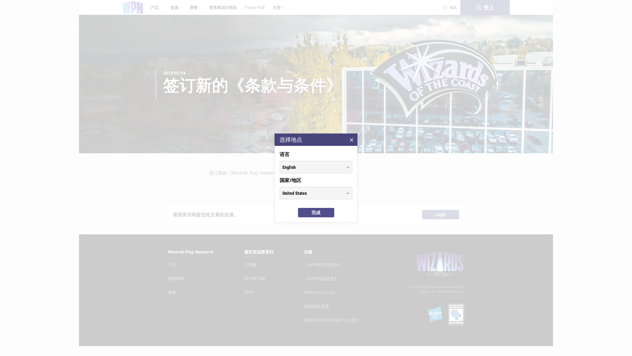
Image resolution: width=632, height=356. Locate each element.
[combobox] (311, 167)
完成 (316, 212)
